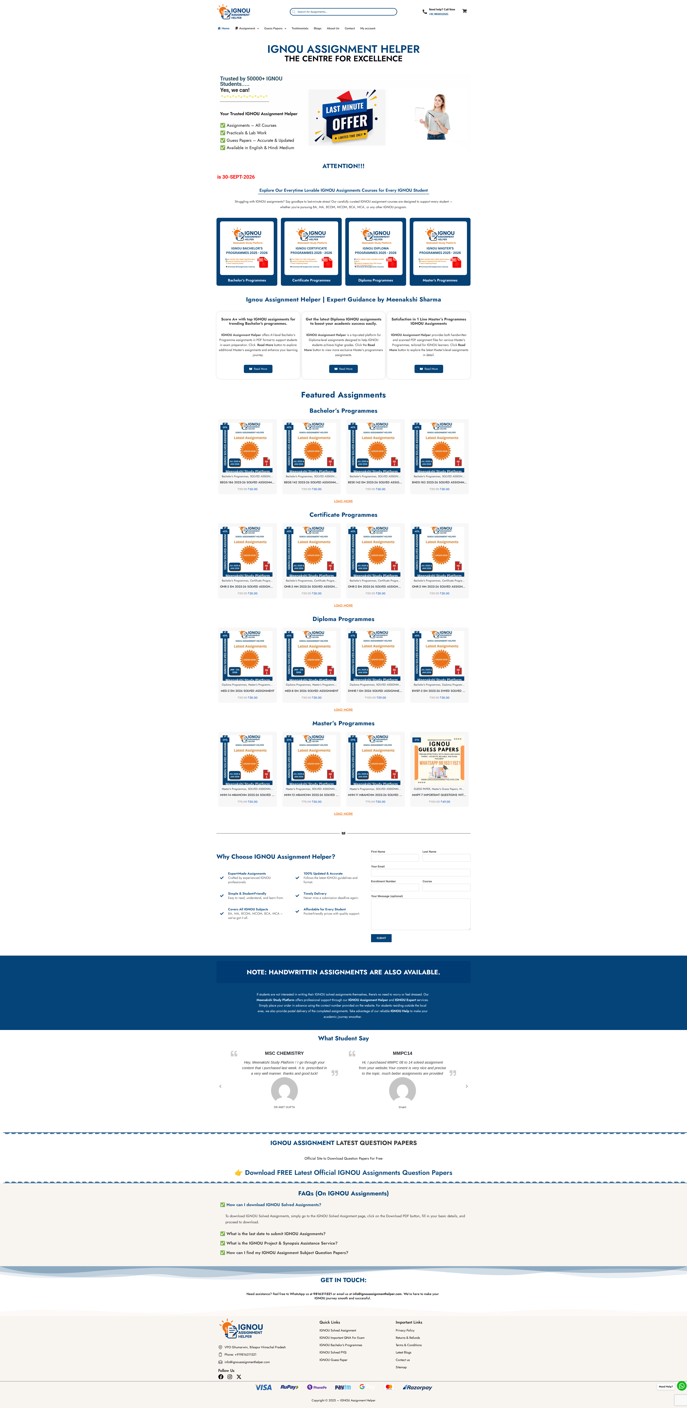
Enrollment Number (383, 881)
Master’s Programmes (440, 280)
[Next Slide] (466, 1086)
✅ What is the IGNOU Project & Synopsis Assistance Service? (279, 1243)
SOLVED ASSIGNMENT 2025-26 (269, 476)
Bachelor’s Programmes (247, 280)
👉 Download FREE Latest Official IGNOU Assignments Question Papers (343, 1172)
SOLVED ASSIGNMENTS (390, 685)
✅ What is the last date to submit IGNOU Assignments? (273, 1234)
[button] (343, 1205)
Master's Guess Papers (445, 789)
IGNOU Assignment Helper (358, 1400)
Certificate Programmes (311, 280)
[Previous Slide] (220, 1086)
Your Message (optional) (387, 896)
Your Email (378, 866)
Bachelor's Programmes (235, 476)
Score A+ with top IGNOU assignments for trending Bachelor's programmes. (258, 321)
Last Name (429, 851)
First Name (378, 851)
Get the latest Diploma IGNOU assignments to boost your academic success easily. (343, 321)
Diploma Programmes (375, 280)
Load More (343, 501)
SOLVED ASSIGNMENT (261, 789)
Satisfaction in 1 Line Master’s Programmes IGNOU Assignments (428, 321)
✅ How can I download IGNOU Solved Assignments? (270, 1205)
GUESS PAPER (422, 789)
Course (427, 881)
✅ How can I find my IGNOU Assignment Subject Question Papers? (284, 1253)
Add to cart (247, 472)
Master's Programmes (260, 685)
